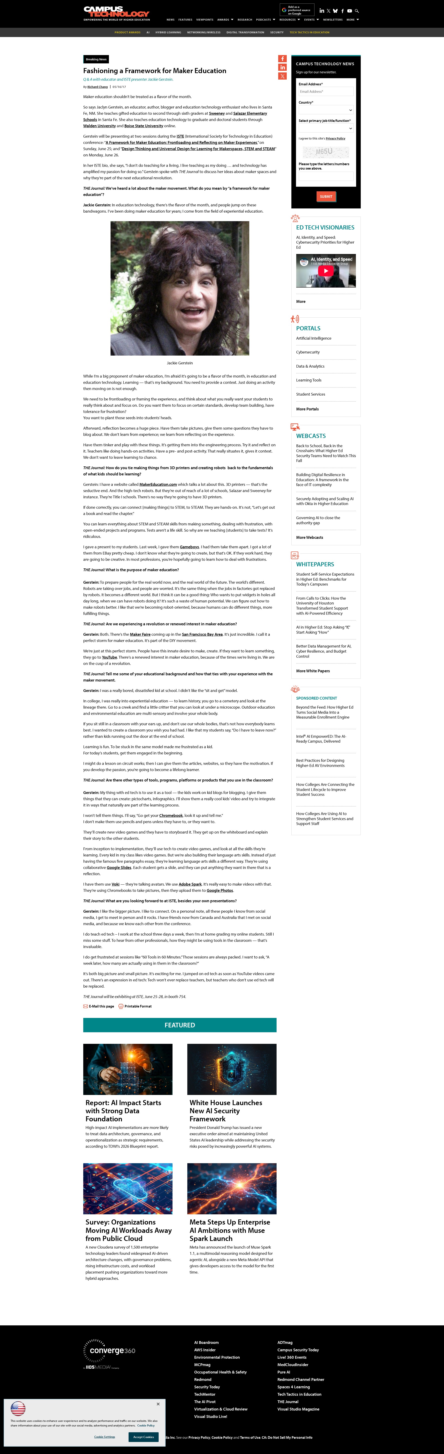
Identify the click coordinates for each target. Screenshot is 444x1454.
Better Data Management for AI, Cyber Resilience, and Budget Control (324, 651)
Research (245, 19)
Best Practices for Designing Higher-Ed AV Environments (320, 763)
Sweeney (217, 113)
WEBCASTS (311, 435)
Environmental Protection (217, 1357)
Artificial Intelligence (313, 338)
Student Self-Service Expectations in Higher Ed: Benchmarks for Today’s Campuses (325, 579)
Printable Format (138, 1006)
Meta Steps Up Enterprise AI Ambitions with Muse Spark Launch (230, 1230)
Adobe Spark (190, 884)
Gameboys (189, 546)
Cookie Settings (104, 1436)
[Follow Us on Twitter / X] (328, 11)
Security (277, 32)
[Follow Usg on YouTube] (349, 11)
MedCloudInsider (293, 1364)
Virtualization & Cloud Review (220, 1409)
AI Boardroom (206, 1342)
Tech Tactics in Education (299, 1394)
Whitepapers (315, 564)
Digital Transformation (245, 32)
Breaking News (96, 59)
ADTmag (285, 1342)
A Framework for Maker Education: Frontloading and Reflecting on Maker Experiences (181, 142)
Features (185, 19)
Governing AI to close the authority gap (318, 520)
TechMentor (204, 1394)
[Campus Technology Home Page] (116, 13)
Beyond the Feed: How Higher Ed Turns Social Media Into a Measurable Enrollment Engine (324, 712)
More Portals (307, 409)
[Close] (158, 1404)
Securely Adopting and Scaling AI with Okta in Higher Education (325, 501)
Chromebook (171, 815)
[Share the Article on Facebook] (282, 59)
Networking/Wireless (204, 32)
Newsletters (333, 19)
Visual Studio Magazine (298, 1409)
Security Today (207, 1386)
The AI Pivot (205, 1401)
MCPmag (202, 1364)
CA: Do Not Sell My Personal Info (287, 1437)
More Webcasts (309, 537)
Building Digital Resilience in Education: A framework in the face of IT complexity (322, 479)
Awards (223, 19)
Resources (288, 19)
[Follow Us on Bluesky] (335, 11)
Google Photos (220, 890)
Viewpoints (204, 19)
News (171, 19)
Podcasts (263, 19)
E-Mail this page (101, 1006)
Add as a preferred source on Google (299, 10)
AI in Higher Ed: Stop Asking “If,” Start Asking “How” (323, 629)
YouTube (109, 657)
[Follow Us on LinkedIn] (322, 10)
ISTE (180, 136)
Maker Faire (140, 634)
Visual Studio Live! (210, 1416)
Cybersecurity (308, 352)
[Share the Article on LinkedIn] (282, 67)
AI (148, 32)
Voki (116, 884)
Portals (308, 328)
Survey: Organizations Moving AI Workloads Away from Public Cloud (129, 1230)
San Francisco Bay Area (202, 634)
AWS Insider (205, 1349)
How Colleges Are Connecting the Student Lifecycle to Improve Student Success (325, 789)
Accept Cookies (143, 1437)
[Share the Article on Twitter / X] (282, 76)
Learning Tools (308, 380)
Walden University (99, 125)
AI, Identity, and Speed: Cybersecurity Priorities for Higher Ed (325, 242)
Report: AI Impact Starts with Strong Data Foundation (123, 1110)
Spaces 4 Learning (294, 1386)
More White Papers (313, 670)
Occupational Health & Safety (220, 1372)
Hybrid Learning (168, 32)
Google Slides (119, 867)
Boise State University (143, 125)
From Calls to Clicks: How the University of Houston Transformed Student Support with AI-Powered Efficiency (322, 605)
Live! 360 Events (292, 1357)
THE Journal (288, 1401)
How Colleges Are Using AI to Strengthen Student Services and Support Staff (324, 818)
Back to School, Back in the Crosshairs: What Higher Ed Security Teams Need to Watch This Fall (326, 453)
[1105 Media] (111, 1393)
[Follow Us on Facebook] (342, 11)
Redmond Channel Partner (301, 1379)
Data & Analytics (310, 366)
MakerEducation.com (158, 484)
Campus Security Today (298, 1349)
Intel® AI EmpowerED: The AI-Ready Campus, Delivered (321, 739)
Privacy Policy (335, 138)
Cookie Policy (222, 1437)
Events (309, 19)
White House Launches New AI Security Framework (226, 1110)
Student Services (310, 394)
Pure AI (284, 1372)
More (351, 19)
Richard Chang (97, 86)
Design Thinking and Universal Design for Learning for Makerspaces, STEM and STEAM (198, 148)
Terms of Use (250, 1437)
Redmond (202, 1379)
